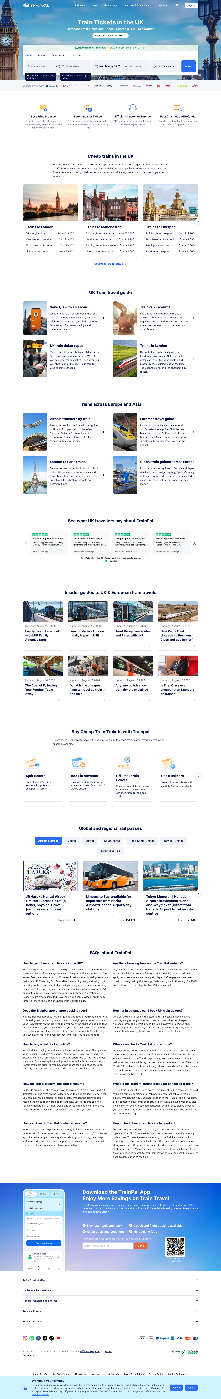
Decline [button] (176, 1387)
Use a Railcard (172, 776)
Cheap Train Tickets (66, 1000)
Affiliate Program (90, 1351)
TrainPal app (155, 985)
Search (188, 66)
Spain (180, 472)
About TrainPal (40, 1374)
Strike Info (113, 1374)
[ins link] (25, 1338)
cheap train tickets (79, 973)
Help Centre (81, 1374)
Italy (173, 472)
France (147, 476)
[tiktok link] (51, 1338)
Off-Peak (61, 168)
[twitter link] (45, 1338)
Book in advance (84, 776)
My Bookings (110, 5)
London (151, 1129)
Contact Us (97, 1374)
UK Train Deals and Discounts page (67, 1105)
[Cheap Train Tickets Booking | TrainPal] (36, 5)
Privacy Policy (156, 1374)
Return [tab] (42, 55)
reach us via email (94, 1141)
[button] (163, 5)
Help (94, 5)
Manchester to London (174, 1145)
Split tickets (35, 776)
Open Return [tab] (59, 55)
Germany (189, 472)
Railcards (80, 5)
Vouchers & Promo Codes (137, 5)
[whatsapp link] (31, 1338)
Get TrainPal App (61, 1374)
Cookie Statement (40, 1394)
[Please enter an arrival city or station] (75, 66)
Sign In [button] (191, 5)
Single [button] (28, 55)
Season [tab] (76, 55)
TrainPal (168, 969)
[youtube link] (58, 1338)
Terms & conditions (134, 1374)
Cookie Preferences (178, 1374)
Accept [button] (191, 1387)
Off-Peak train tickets (127, 778)
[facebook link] (38, 1338)
